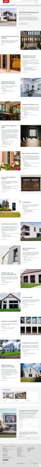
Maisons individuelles (10, 5)
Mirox (5, 400)
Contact (28, 451)
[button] (3, 396)
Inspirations (29, 450)
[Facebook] (3, 459)
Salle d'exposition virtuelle (31, 448)
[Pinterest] (7, 459)
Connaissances (29, 449)
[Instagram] (4, 459)
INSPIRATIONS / (5, 5)
